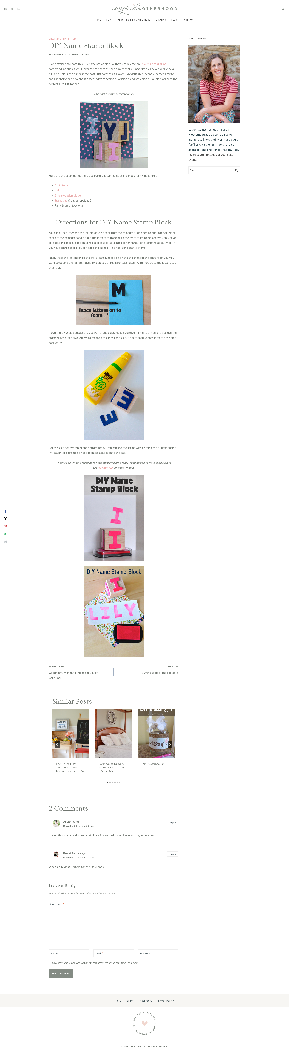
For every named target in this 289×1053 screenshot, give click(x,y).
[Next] (170, 744)
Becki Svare (71, 853)
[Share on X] (5, 519)
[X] (12, 9)
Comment (57, 904)
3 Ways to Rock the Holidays (160, 669)
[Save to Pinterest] (5, 526)
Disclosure (146, 1000)
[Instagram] (19, 9)
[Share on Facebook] (5, 511)
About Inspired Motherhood (134, 20)
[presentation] (70, 733)
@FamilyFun (105, 467)
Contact (189, 20)
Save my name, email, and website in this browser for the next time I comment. (95, 962)
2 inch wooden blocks (68, 195)
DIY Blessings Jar (153, 763)
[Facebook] (5, 9)
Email (99, 953)
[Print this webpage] (5, 541)
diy (74, 38)
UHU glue (60, 190)
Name (54, 953)
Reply (173, 822)
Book (109, 20)
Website (145, 953)
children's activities (60, 38)
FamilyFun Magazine (153, 63)
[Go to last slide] (57, 744)
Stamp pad (61, 200)
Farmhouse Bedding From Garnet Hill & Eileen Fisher (112, 767)
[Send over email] (5, 534)
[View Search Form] (283, 9)
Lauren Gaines (59, 54)
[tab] (107, 782)
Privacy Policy (165, 1000)
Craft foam (61, 185)
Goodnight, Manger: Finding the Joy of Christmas (73, 672)
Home (98, 20)
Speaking (161, 20)
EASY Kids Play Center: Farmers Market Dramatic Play (70, 767)
